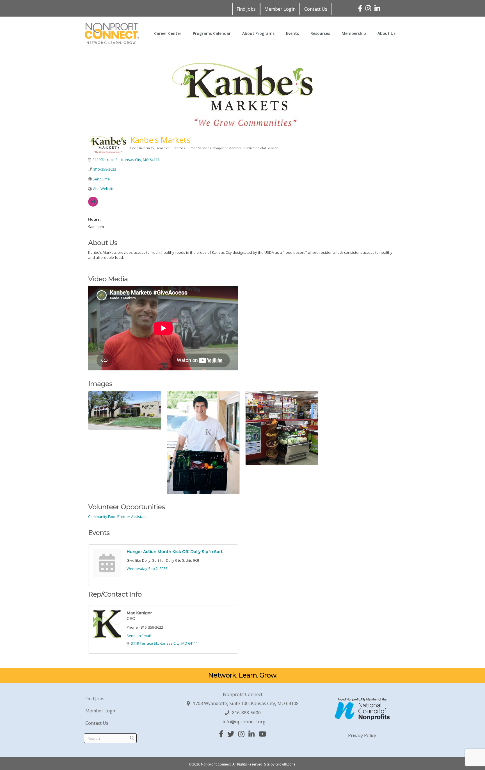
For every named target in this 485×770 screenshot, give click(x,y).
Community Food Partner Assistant (117, 516)
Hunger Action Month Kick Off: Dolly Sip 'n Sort (175, 551)
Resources (320, 33)
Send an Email (139, 635)
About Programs (258, 33)
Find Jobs (246, 9)
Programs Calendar (212, 33)
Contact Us (315, 9)
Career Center (167, 33)
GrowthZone (285, 764)
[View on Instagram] (93, 205)
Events (292, 33)
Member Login (280, 9)
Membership (354, 33)
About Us (386, 33)
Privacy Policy (362, 735)
